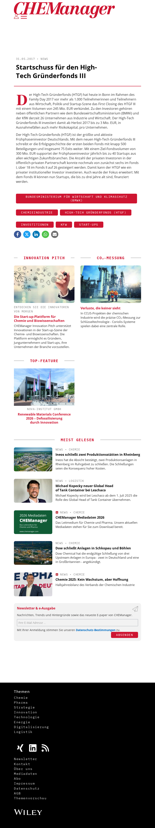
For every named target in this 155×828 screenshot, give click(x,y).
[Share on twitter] (26, 234)
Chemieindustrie (37, 212)
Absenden (124, 635)
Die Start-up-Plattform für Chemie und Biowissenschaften (39, 318)
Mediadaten (25, 774)
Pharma (21, 702)
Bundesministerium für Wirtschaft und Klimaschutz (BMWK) (76, 198)
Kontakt (22, 764)
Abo (17, 778)
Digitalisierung (31, 727)
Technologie (27, 717)
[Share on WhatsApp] (45, 234)
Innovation (25, 712)
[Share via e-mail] (54, 234)
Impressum (24, 783)
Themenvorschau (30, 798)
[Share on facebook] (17, 234)
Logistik (76, 481)
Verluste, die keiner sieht (100, 308)
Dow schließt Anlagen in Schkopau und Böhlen (93, 548)
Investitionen (35, 224)
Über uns (23, 769)
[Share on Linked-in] (36, 234)
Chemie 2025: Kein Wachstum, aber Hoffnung (92, 579)
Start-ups (88, 224)
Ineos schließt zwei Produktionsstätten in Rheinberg (98, 454)
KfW (64, 224)
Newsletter (25, 759)
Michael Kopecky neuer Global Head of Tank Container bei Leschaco (84, 488)
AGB (17, 793)
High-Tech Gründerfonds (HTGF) (96, 212)
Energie (22, 722)
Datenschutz (27, 788)
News (44, 59)
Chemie (74, 449)
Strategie (24, 707)
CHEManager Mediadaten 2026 (80, 517)
